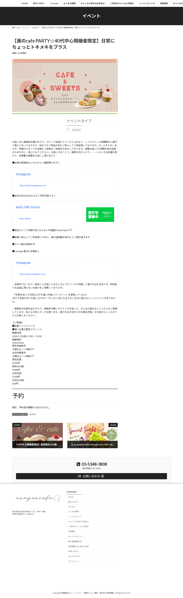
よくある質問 (73, 511)
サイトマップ (73, 561)
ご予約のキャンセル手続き (78, 526)
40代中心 (76, 129)
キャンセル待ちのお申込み (78, 521)
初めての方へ (73, 502)
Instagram (23, 174)
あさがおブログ (74, 556)
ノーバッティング (75, 516)
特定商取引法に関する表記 (78, 546)
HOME (70, 497)
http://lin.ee (25, 218)
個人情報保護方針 (75, 541)
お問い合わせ (73, 551)
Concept (71, 507)
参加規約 (71, 531)
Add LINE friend (28, 207)
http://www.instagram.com (32, 185)
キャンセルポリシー (76, 536)
